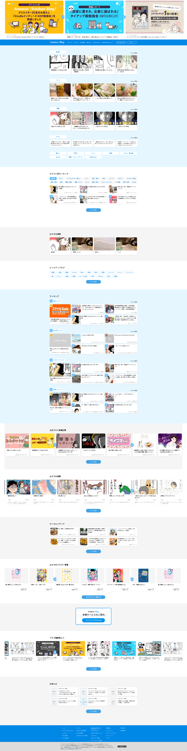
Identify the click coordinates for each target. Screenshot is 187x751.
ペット (93, 153)
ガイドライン (109, 730)
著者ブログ (25, 589)
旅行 (96, 272)
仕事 (60, 272)
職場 (116, 276)
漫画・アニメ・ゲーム (75, 157)
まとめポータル (96, 42)
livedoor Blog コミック (107, 42)
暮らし (58, 153)
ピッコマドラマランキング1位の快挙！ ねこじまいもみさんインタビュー (48, 37)
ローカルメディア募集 (96, 740)
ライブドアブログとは (67, 730)
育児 (109, 276)
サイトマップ (109, 735)
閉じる (122, 746)
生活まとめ (93, 157)
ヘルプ (107, 738)
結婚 (67, 276)
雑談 (53, 272)
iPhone (101, 276)
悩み (82, 272)
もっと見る (134, 52)
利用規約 (108, 728)
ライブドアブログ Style (33, 35)
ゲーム (120, 272)
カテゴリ (76, 42)
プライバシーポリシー (111, 733)
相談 (89, 272)
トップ (63, 728)
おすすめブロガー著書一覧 (93, 597)
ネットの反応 (83, 276)
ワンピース (130, 272)
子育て (76, 153)
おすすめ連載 (79, 733)
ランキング (69, 42)
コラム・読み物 (128, 153)
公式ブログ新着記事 (81, 730)
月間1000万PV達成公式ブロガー (95, 729)
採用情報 (123, 730)
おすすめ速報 (65, 738)
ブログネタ (93, 735)
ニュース (111, 272)
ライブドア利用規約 (68, 748)
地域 (110, 153)
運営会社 (123, 728)
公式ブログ (88, 42)
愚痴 (67, 272)
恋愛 (103, 272)
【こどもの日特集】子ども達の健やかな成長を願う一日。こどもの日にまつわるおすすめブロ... (114, 37)
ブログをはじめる (121, 42)
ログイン (132, 42)
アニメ (59, 276)
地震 (74, 276)
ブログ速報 (82, 42)
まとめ (58, 157)
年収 (93, 276)
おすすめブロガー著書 (81, 735)
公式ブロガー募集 (95, 738)
